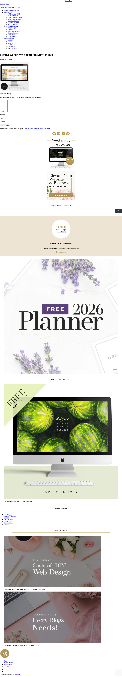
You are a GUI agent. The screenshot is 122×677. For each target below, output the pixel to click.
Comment (3, 111)
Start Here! (68, 1)
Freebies (6, 514)
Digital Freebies (8, 519)
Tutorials (6, 524)
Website (2, 122)
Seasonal (6, 518)
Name (2, 114)
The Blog (7, 666)
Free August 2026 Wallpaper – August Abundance (18, 501)
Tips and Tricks (8, 523)
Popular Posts (8, 521)
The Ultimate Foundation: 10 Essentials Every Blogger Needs (21, 645)
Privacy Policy (8, 663)
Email (2, 118)
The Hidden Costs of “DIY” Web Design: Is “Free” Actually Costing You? (25, 589)
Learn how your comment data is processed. (37, 128)
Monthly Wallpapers (10, 516)
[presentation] (63, 441)
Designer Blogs (4, 4)
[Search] (118, 211)
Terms (6, 661)
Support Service (8, 664)
